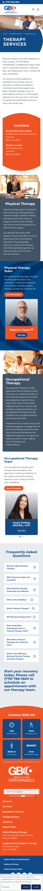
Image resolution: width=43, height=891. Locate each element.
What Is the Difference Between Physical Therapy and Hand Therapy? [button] (21, 656)
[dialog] (21, 883)
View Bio (21, 335)
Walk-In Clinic (9, 827)
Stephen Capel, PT (21, 329)
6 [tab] (26, 344)
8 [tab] (32, 344)
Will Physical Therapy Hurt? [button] (21, 617)
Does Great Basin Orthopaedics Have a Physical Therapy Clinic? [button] (21, 628)
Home (5, 34)
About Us (7, 801)
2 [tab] (14, 344)
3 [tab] (17, 344)
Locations (7, 822)
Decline (26, 887)
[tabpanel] (21, 319)
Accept (36, 887)
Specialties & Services (16, 34)
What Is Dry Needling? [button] (19, 600)
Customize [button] (5, 887)
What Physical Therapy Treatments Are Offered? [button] (21, 589)
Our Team (7, 806)
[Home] (10, 9)
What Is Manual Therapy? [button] (20, 608)
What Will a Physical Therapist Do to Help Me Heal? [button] (21, 642)
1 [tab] (10, 344)
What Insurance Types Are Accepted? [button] (21, 578)
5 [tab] (23, 344)
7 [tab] (29, 344)
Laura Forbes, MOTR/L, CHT (21, 524)
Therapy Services (11, 817)
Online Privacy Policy (13, 869)
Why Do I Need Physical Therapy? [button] (21, 567)
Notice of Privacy (11, 864)
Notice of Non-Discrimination (16, 859)
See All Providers (13, 294)
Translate (29, 795)
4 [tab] (20, 344)
